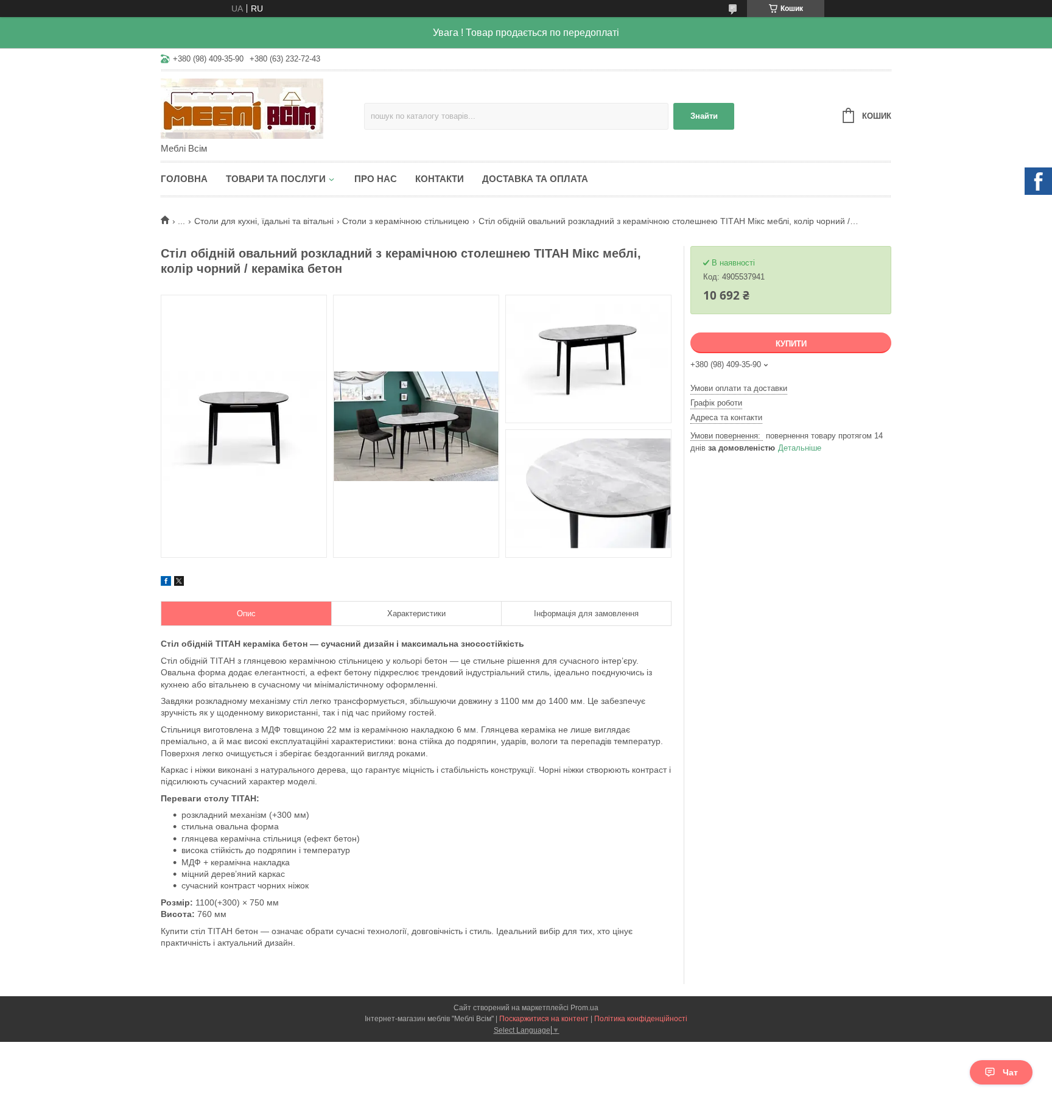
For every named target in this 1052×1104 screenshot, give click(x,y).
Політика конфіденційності (640, 1018)
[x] (179, 583)
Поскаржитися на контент (544, 1018)
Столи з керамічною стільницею (405, 221)
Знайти (704, 116)
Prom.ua (584, 1008)
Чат (1010, 1072)
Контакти (439, 178)
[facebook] (166, 583)
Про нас (375, 178)
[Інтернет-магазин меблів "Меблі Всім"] (262, 107)
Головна (184, 178)
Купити (791, 343)
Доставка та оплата (535, 178)
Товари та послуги (276, 178)
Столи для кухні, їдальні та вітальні (264, 221)
